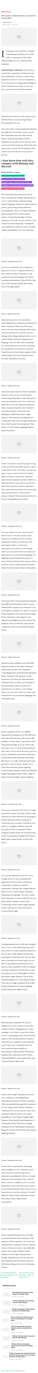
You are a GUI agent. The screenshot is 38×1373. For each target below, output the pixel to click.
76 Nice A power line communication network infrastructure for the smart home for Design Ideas (22, 1355)
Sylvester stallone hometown (13, 179)
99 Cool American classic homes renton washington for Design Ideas (22, 1318)
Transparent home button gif (13, 189)
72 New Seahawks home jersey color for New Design (23, 1301)
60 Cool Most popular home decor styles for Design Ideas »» (26, 1275)
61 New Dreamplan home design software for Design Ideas (23, 1310)
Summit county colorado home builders (17, 182)
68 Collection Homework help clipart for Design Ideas (22, 1293)
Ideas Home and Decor (8, 1370)
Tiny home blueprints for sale (13, 176)
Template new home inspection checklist (17, 185)
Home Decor (6, 12)
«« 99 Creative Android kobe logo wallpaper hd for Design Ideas (9, 1275)
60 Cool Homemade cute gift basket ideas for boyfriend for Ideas (21, 1328)
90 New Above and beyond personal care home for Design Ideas (22, 1345)
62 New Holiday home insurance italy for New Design (23, 1337)
